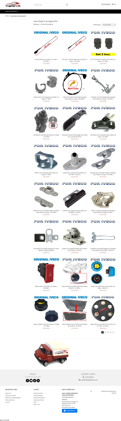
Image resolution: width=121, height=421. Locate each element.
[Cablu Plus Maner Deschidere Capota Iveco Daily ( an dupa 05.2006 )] (74, 82)
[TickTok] (34, 380)
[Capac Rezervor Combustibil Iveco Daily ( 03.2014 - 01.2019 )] (74, 271)
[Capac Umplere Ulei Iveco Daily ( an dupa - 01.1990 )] (46, 309)
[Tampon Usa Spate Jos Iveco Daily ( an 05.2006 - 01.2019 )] (74, 195)
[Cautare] (67, 4)
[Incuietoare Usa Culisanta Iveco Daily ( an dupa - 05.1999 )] (103, 119)
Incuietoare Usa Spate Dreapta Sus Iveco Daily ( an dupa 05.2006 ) (46, 249)
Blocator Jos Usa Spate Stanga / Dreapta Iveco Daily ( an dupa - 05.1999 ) (103, 173)
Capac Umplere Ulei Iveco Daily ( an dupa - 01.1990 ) (46, 325)
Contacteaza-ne (70, 410)
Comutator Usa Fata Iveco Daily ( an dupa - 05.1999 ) (46, 136)
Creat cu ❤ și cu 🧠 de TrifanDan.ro (91, 391)
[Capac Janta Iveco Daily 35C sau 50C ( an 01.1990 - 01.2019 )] (103, 309)
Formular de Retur (39, 400)
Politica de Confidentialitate (13, 398)
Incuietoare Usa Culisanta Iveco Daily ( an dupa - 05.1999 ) (103, 136)
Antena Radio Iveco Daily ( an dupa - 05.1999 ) (46, 60)
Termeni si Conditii (10, 395)
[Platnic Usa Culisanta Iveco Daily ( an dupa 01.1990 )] (46, 157)
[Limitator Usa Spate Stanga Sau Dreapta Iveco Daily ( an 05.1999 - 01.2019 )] (103, 233)
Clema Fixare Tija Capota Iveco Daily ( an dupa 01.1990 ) (46, 98)
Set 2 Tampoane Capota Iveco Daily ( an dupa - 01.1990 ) (103, 60)
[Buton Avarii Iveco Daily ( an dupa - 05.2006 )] (46, 271)
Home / (7, 16)
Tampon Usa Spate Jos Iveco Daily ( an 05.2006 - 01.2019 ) (75, 211)
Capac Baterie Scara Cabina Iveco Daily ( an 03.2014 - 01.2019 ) (74, 325)
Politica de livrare (10, 400)
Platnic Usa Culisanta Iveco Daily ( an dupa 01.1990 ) (46, 173)
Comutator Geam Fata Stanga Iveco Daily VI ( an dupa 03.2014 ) (74, 136)
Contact (7, 402)
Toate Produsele (11, 11)
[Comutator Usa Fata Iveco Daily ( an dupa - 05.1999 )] (46, 119)
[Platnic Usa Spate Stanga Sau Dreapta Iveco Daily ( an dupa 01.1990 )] (103, 195)
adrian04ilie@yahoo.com (89, 380)
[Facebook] (27, 380)
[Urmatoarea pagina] (113, 332)
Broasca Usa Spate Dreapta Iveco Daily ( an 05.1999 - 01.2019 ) (74, 249)
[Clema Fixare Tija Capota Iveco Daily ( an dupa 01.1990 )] (46, 82)
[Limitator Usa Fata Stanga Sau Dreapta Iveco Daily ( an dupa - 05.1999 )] (103, 82)
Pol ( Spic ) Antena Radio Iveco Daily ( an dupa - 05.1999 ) (74, 60)
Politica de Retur (38, 395)
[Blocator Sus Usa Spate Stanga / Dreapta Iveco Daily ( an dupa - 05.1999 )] (46, 195)
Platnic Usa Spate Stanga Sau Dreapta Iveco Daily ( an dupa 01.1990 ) (103, 211)
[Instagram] (38, 380)
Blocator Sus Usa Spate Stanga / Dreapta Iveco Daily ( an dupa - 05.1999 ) (46, 211)
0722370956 (89, 377)
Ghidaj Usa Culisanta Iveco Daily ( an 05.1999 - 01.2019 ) (74, 173)
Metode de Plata (38, 393)
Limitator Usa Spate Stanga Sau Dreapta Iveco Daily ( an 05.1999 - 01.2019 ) (103, 249)
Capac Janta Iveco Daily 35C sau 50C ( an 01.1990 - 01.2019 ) (103, 325)
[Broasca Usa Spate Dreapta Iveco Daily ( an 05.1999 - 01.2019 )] (74, 233)
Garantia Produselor (39, 398)
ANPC (35, 402)
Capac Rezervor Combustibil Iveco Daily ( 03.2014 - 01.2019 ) (75, 287)
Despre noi (8, 393)
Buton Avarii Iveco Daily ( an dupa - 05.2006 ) (46, 287)
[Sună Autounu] (0, 420)
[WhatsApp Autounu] (8, 420)
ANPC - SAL (37, 404)
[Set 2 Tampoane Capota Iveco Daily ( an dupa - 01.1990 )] (103, 44)
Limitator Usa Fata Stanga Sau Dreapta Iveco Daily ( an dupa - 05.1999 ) (103, 98)
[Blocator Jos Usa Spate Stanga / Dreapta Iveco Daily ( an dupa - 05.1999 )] (103, 157)
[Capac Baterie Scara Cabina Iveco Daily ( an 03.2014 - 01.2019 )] (74, 309)
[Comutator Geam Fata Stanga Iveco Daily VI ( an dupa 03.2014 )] (74, 120)
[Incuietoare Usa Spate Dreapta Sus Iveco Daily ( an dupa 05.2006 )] (46, 233)
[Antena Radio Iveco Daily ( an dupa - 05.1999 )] (46, 44)
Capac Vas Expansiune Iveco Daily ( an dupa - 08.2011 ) (103, 287)
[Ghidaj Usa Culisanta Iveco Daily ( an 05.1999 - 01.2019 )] (74, 157)
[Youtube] (31, 380)
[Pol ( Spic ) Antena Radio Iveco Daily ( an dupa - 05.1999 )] (74, 44)
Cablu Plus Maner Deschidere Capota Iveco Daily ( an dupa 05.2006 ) (74, 98)
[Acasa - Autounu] (14, 4)
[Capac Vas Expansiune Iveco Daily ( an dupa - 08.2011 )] (103, 271)
